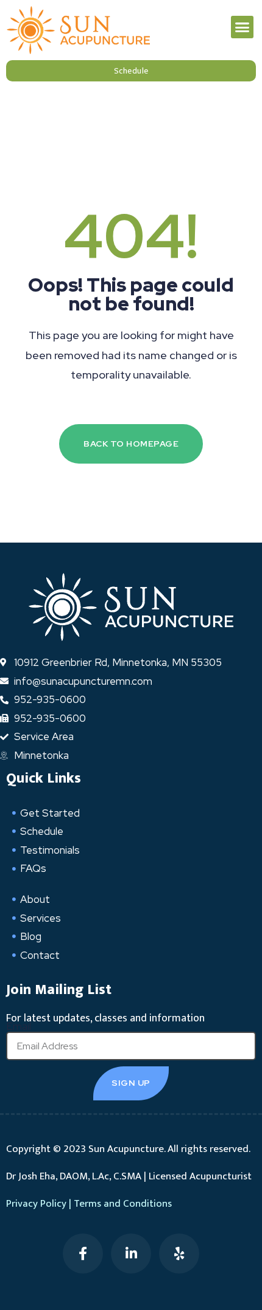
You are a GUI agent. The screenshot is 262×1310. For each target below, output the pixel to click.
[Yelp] (179, 1253)
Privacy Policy (36, 1203)
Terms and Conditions (123, 1203)
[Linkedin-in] (131, 1253)
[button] (242, 27)
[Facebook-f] (83, 1253)
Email (18, 1026)
